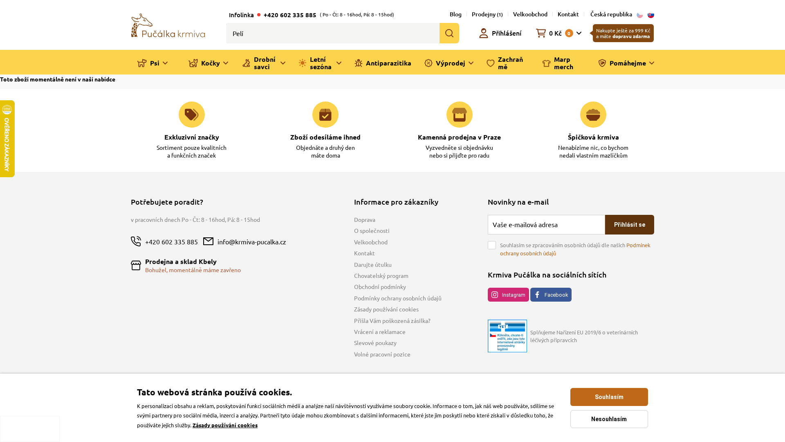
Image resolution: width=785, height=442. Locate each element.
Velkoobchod (530, 14)
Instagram (513, 295)
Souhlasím (609, 397)
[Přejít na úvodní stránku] (168, 24)
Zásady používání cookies (386, 309)
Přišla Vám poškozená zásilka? (392, 320)
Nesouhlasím (609, 419)
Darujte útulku (373, 264)
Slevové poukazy (375, 342)
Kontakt (568, 14)
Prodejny (487, 14)
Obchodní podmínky (380, 286)
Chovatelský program (381, 275)
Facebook (556, 295)
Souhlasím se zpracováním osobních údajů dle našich (575, 249)
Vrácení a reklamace (380, 331)
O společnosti (372, 230)
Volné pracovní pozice (382, 354)
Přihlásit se (629, 224)
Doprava (364, 219)
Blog (456, 14)
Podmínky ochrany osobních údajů (398, 298)
